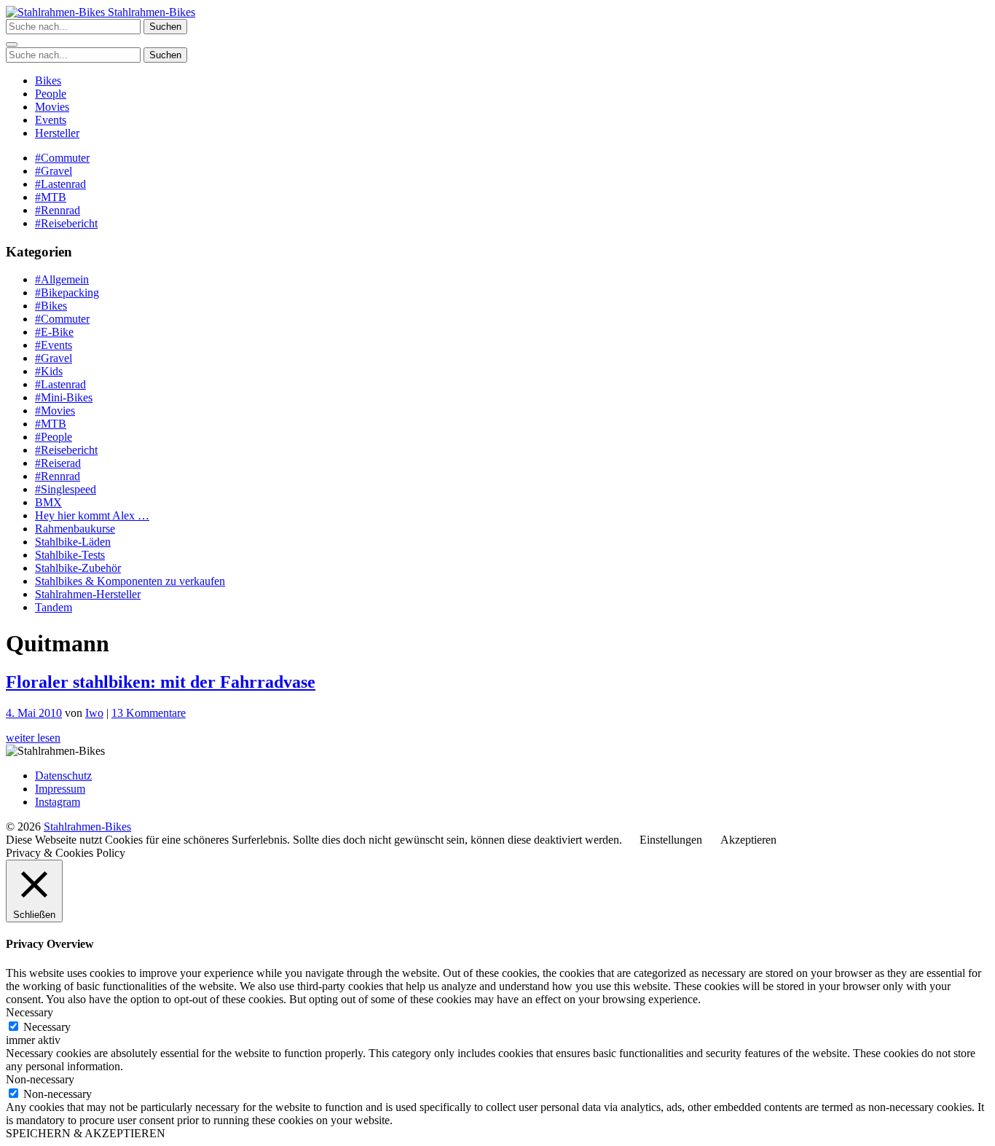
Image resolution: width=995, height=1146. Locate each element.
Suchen (165, 26)
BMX (48, 502)
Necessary (47, 1027)
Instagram (57, 802)
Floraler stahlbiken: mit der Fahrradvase (160, 681)
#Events (53, 345)
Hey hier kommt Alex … (92, 515)
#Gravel (53, 171)
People (50, 93)
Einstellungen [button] (671, 839)
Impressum (60, 788)
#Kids (49, 371)
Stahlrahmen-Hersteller (88, 594)
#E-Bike (54, 332)
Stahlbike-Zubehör (78, 568)
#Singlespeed (65, 489)
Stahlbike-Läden (73, 541)
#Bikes (51, 305)
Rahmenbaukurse (75, 528)
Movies (52, 107)
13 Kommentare (148, 713)
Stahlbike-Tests (70, 555)
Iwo (94, 713)
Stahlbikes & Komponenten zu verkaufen (130, 581)
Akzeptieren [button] (748, 839)
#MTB (50, 197)
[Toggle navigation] (11, 44)
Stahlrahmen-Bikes (150, 12)
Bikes (48, 80)
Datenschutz (63, 775)
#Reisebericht (66, 223)
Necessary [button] (29, 1012)
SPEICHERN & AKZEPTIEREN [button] (85, 1133)
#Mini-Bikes (64, 397)
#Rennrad (57, 210)
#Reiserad (58, 463)
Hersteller (57, 133)
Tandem (53, 607)
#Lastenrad (60, 184)
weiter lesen (33, 737)
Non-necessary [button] (40, 1079)
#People (53, 437)
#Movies (55, 410)
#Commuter (62, 158)
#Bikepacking (67, 292)
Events (50, 120)
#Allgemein (62, 279)
